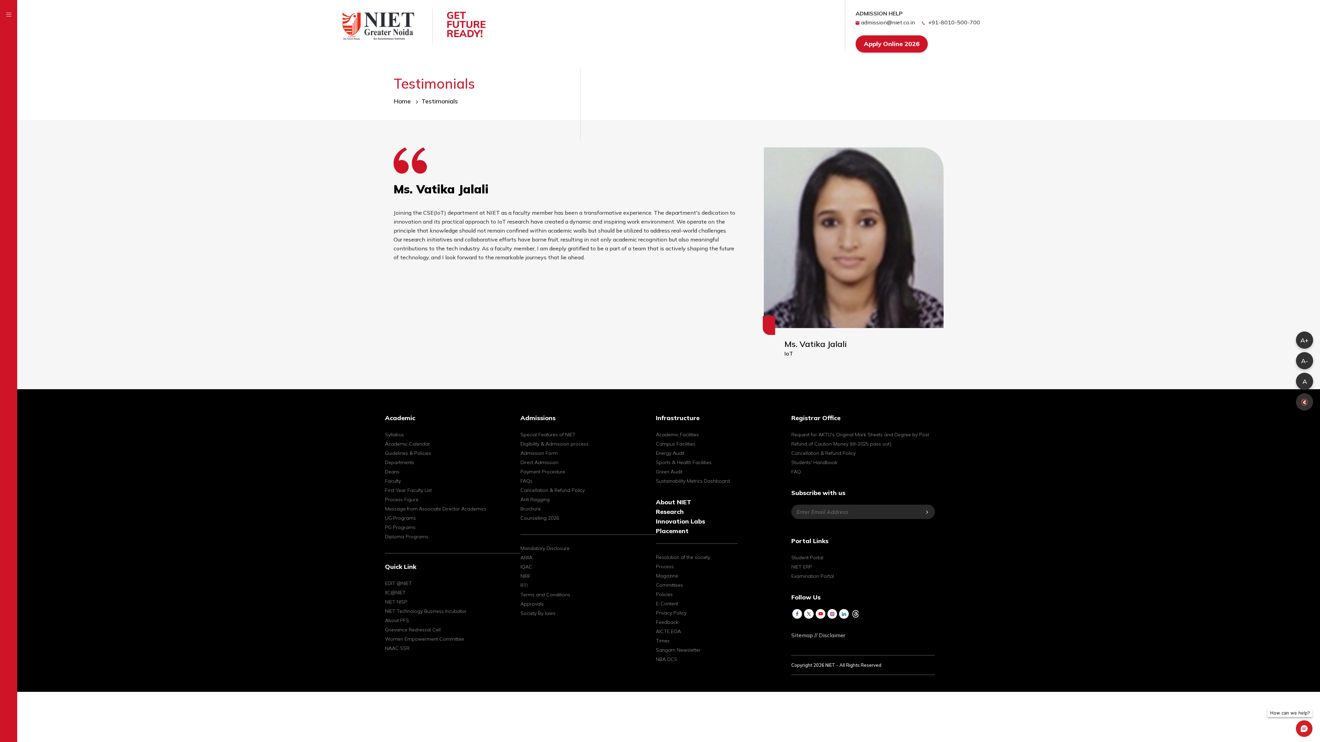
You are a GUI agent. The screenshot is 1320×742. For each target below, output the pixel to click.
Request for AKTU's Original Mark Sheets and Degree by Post (860, 434)
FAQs (526, 481)
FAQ (796, 472)
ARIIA (526, 557)
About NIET (673, 502)
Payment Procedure (542, 472)
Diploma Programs (406, 536)
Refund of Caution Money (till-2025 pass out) (841, 444)
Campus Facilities (675, 444)
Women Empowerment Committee (424, 639)
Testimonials (439, 101)
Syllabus (394, 434)
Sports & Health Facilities (684, 462)
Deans (392, 472)
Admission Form (539, 453)
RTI (524, 585)
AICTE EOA (668, 631)
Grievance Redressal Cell (413, 630)
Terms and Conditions (545, 595)
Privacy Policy (671, 613)
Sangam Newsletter (678, 650)
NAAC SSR (397, 648)
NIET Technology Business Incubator (425, 611)
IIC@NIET (395, 592)
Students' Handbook (814, 462)
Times (663, 641)
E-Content (667, 603)
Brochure (530, 509)
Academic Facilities (677, 434)
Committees (669, 585)
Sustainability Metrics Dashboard (693, 481)
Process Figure (401, 499)
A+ (1304, 340)
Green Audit (669, 472)
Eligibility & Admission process (554, 444)
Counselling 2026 (539, 518)
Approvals (532, 604)
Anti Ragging (535, 499)
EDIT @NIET (398, 583)
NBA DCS (666, 659)
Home (403, 101)
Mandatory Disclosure (545, 548)
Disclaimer (832, 635)
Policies (664, 594)
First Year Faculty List (408, 490)
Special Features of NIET (547, 434)
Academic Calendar (407, 444)
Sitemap (802, 635)
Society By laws (538, 613)
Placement (672, 531)
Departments (399, 462)
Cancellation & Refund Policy (552, 490)
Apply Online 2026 (892, 44)
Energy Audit (670, 453)
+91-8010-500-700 (953, 22)
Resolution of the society (683, 557)
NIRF (525, 576)
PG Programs (400, 527)
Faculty (393, 481)
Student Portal (807, 557)
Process (665, 566)
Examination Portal (812, 576)
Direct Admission (539, 462)
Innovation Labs (680, 521)
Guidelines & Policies (408, 453)
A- (1304, 361)
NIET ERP (801, 567)
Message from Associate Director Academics (435, 509)
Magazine (667, 576)
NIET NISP (396, 602)
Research (670, 512)
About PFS (397, 620)
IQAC (526, 567)
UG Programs (400, 518)
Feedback (667, 622)
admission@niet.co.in (888, 22)
